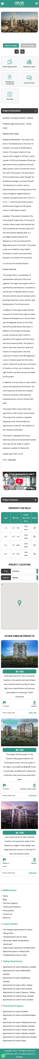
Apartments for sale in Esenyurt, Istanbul (19, 967)
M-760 (19, 671)
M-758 (19, 832)
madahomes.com (11, 1053)
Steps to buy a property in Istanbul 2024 (19, 947)
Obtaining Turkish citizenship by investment (16, 942)
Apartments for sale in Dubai (14, 1040)
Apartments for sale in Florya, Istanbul (18, 996)
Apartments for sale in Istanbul (15, 1011)
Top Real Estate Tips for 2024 (15, 937)
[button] (2, 3)
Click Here (26, 528)
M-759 (19, 749)
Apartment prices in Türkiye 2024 (16, 951)
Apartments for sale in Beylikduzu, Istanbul (16, 979)
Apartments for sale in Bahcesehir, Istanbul (17, 972)
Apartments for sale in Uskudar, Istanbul (19, 1033)
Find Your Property (10, 903)
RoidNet (19, 1057)
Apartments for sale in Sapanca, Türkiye (19, 992)
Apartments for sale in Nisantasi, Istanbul (19, 1037)
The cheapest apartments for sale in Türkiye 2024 (17, 931)
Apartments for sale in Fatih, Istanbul (18, 999)
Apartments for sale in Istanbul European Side (19, 1016)
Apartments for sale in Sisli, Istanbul (17, 988)
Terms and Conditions (12, 907)
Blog (5, 899)
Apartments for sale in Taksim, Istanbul (19, 1029)
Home (5, 896)
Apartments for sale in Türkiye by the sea (19, 1022)
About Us (6, 917)
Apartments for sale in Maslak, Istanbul (19, 1026)
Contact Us (7, 914)
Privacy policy (8, 910)
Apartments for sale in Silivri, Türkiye (17, 985)
